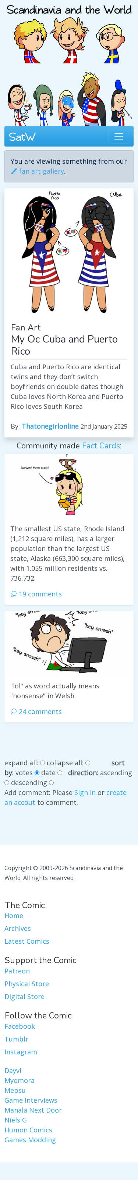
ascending (116, 772)
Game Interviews (30, 1100)
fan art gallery (40, 171)
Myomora (19, 1080)
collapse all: (65, 762)
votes (24, 772)
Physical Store (26, 983)
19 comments (39, 593)
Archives (17, 928)
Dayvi (12, 1070)
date (48, 772)
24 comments (39, 711)
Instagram (20, 1051)
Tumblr (16, 1039)
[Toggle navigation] (119, 136)
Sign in (85, 792)
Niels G (15, 1120)
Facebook (19, 1026)
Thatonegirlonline (50, 426)
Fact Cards (101, 445)
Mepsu (15, 1090)
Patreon (17, 970)
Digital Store (24, 996)
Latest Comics (26, 941)
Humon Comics (28, 1129)
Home (13, 915)
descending (29, 782)
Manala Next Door (33, 1110)
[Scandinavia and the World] (69, 30)
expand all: (21, 762)
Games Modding (30, 1139)
